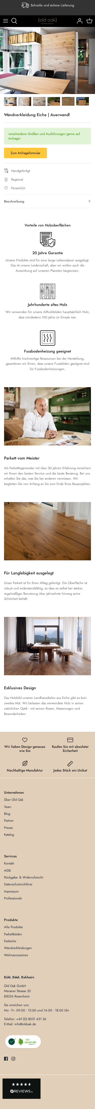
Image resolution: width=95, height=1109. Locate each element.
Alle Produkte (13, 927)
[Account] (78, 20)
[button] (22, 1089)
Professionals (13, 898)
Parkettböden (13, 934)
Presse (8, 827)
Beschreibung (14, 201)
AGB (7, 870)
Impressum (11, 891)
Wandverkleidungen (18, 947)
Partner (9, 820)
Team (7, 806)
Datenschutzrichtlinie (18, 884)
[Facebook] (6, 1059)
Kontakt (9, 863)
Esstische (10, 941)
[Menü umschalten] (5, 20)
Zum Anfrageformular (25, 153)
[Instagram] (13, 1059)
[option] (47, 60)
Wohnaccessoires (16, 955)
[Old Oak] (47, 21)
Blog (7, 813)
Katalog (9, 834)
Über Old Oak (13, 799)
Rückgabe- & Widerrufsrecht (23, 877)
